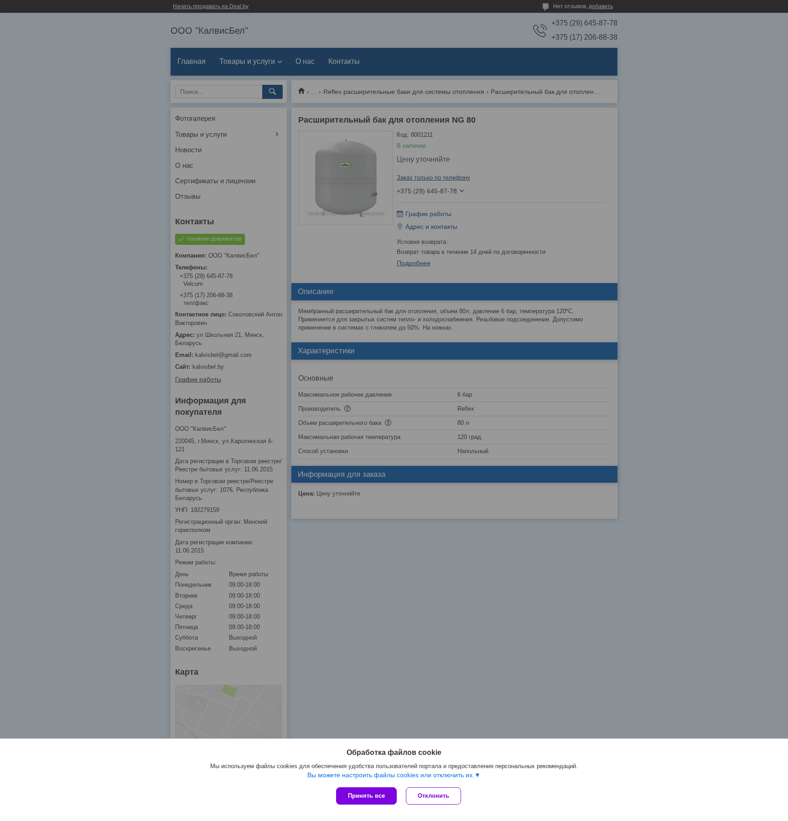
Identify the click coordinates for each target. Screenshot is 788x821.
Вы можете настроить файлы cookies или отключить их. (390, 775)
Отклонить (433, 795)
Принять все (366, 795)
